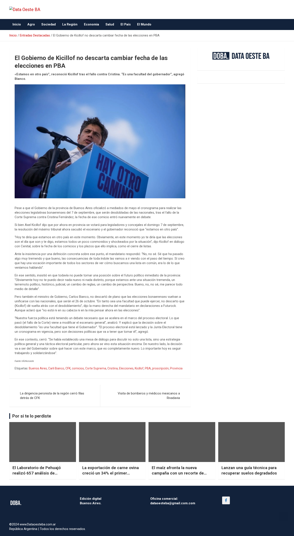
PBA (148, 368)
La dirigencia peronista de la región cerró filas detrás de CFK (52, 395)
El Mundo (144, 24)
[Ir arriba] (283, 516)
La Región (69, 24)
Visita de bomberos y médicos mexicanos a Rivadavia (149, 395)
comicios (78, 368)
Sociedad (48, 24)
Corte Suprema (95, 368)
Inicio (16, 24)
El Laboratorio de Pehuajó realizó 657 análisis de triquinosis (36, 473)
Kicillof (139, 368)
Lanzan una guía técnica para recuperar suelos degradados (249, 470)
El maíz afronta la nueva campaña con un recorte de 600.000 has (178, 473)
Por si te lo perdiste (31, 416)
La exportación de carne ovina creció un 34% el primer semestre (110, 473)
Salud (109, 24)
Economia (91, 24)
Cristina (112, 368)
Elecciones (126, 368)
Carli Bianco (56, 368)
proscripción (160, 368)
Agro (31, 24)
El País (126, 24)
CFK (68, 368)
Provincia (176, 368)
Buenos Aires (38, 368)
